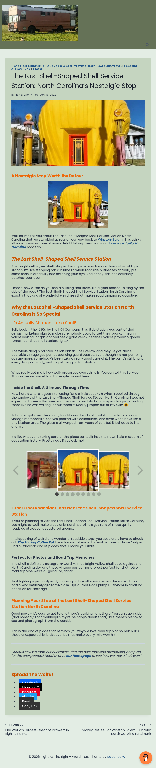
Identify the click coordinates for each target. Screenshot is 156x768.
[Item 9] (99, 494)
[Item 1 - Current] (57, 494)
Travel (37, 68)
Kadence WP (117, 756)
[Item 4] (73, 494)
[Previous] (16, 470)
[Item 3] (67, 494)
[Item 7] (88, 494)
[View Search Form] (147, 45)
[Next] (140, 470)
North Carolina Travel (105, 66)
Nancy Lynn (22, 94)
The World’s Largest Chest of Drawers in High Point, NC (37, 729)
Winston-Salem (110, 239)
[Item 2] (62, 494)
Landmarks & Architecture (66, 66)
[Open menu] (152, 23)
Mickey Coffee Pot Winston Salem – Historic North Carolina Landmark (116, 729)
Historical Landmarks (27, 66)
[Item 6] (83, 494)
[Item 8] (94, 494)
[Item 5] (78, 494)
